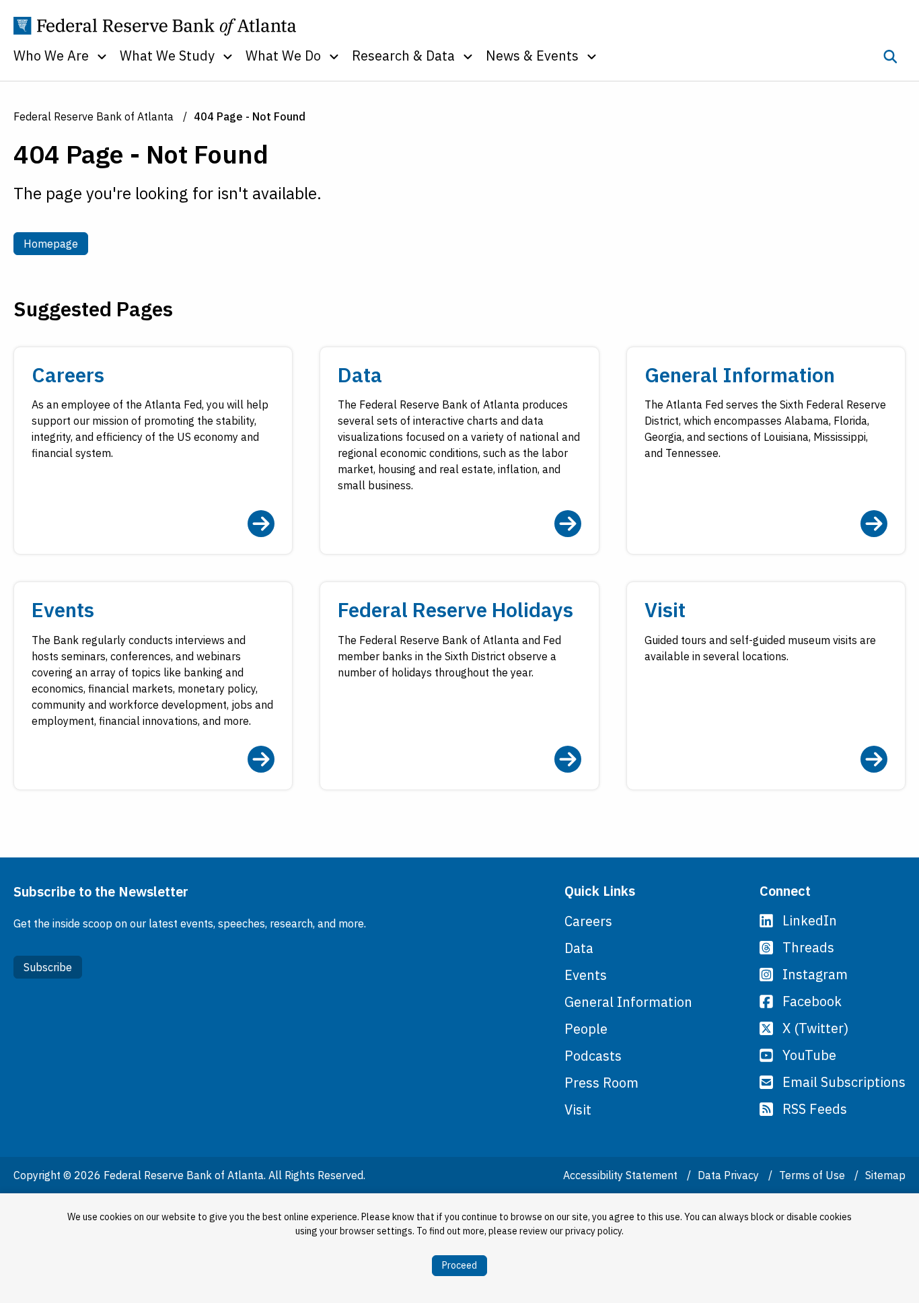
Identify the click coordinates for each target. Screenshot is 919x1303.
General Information (628, 1002)
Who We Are (51, 55)
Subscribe (48, 967)
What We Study (167, 55)
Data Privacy (730, 1175)
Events (585, 975)
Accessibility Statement (621, 1175)
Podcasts (593, 1056)
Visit (577, 1109)
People (586, 1029)
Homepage (56, 243)
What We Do (283, 55)
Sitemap (885, 1175)
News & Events (532, 55)
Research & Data (403, 55)
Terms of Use (813, 1175)
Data (578, 948)
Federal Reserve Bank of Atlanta (93, 116)
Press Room (601, 1082)
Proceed (459, 1265)
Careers (588, 921)
